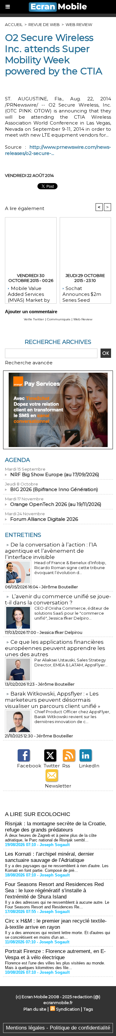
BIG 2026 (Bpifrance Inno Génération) (54, 489)
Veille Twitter (34, 319)
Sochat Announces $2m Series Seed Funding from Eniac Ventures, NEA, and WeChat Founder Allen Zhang (83, 293)
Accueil (14, 24)
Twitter (52, 766)
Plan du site (35, 1009)
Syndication (68, 1009)
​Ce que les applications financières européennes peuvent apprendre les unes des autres (55, 648)
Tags (88, 1009)
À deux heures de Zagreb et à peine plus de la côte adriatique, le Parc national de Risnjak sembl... (51, 837)
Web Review (79, 24)
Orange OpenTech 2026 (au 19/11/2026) (55, 504)
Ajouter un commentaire (31, 311)
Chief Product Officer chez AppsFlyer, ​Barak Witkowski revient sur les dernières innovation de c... (72, 716)
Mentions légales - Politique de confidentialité (58, 1028)
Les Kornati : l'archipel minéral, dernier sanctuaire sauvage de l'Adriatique (49, 857)
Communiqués (58, 319)
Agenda (17, 460)
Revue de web (44, 24)
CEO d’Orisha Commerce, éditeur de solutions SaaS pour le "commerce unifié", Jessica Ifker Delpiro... (71, 613)
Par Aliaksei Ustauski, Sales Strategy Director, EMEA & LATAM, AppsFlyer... (71, 662)
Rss (66, 766)
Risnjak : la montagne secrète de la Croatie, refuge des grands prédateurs (55, 827)
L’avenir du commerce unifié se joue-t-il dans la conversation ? (58, 599)
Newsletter (58, 786)
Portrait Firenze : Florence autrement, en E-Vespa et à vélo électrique (55, 954)
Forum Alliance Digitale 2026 (44, 519)
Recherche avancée (29, 363)
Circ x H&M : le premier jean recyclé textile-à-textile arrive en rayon (56, 924)
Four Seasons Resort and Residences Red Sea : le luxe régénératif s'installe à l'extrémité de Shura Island (54, 890)
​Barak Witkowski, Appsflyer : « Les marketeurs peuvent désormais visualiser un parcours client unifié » (52, 700)
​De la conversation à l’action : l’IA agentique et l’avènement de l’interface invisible (51, 551)
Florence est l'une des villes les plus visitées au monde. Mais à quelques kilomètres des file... (55, 965)
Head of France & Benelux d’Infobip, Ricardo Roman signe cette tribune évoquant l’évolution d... (70, 567)
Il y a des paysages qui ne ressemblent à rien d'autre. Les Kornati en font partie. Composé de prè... (57, 868)
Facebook (29, 766)
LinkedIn (89, 766)
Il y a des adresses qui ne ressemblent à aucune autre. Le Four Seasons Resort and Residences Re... (57, 904)
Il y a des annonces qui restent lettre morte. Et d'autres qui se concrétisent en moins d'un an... (57, 935)
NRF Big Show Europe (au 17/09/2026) (54, 474)
